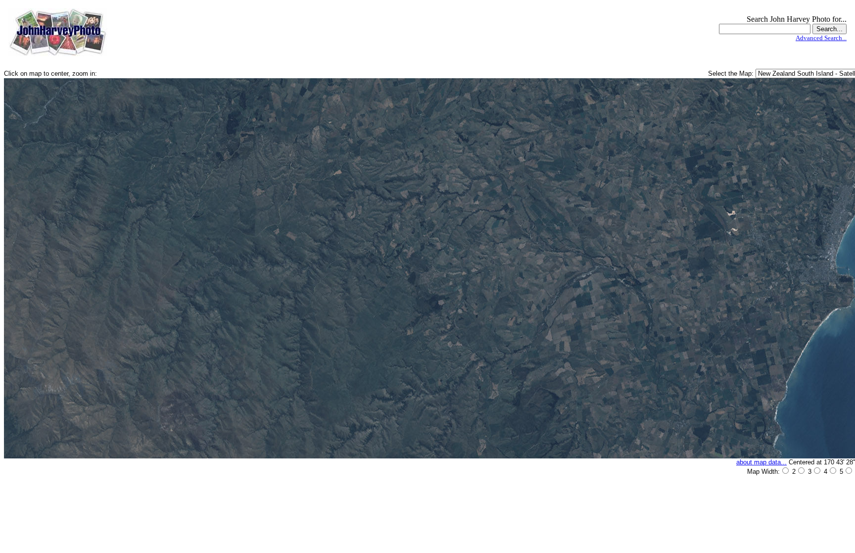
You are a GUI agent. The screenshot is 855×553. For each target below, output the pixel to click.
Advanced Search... (821, 38)
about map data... (761, 462)
